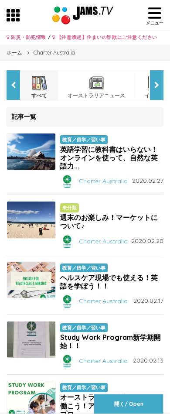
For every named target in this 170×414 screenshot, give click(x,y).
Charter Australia (103, 181)
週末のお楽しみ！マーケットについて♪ (109, 221)
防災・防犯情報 (28, 37)
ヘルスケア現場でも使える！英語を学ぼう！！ (109, 281)
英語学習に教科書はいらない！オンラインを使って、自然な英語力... (109, 157)
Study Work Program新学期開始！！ (110, 341)
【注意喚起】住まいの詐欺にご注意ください (106, 37)
